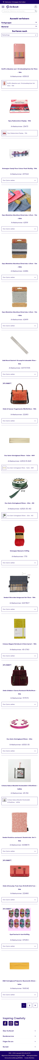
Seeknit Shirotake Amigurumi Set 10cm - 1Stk (19, 597)
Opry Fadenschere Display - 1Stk (19, 121)
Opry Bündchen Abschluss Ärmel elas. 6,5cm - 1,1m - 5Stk (19, 216)
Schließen (35, 180)
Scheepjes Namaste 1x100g (19, 551)
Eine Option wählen (9, 180)
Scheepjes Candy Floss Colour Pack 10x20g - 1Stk (19, 168)
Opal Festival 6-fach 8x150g (19, 934)
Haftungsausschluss (32, 1055)
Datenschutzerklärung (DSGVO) (14, 1058)
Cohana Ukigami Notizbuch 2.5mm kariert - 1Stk (19, 644)
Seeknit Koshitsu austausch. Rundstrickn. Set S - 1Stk (20, 838)
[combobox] (19, 11)
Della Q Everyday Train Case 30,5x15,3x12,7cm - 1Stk (19, 886)
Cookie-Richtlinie (29, 1058)
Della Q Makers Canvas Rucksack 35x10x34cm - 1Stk (19, 691)
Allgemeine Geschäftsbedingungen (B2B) (13, 1055)
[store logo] (12, 6)
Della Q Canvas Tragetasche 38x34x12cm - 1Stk (19, 409)
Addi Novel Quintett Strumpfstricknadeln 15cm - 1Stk (19, 361)
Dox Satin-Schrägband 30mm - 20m (19, 739)
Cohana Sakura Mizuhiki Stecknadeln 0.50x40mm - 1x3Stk (19, 786)
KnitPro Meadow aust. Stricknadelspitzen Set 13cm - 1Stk (19, 69)
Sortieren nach (19, 31)
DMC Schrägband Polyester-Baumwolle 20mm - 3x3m (19, 981)
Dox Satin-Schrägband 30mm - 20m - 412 (19, 503)
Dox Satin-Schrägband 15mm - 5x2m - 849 (19, 455)
